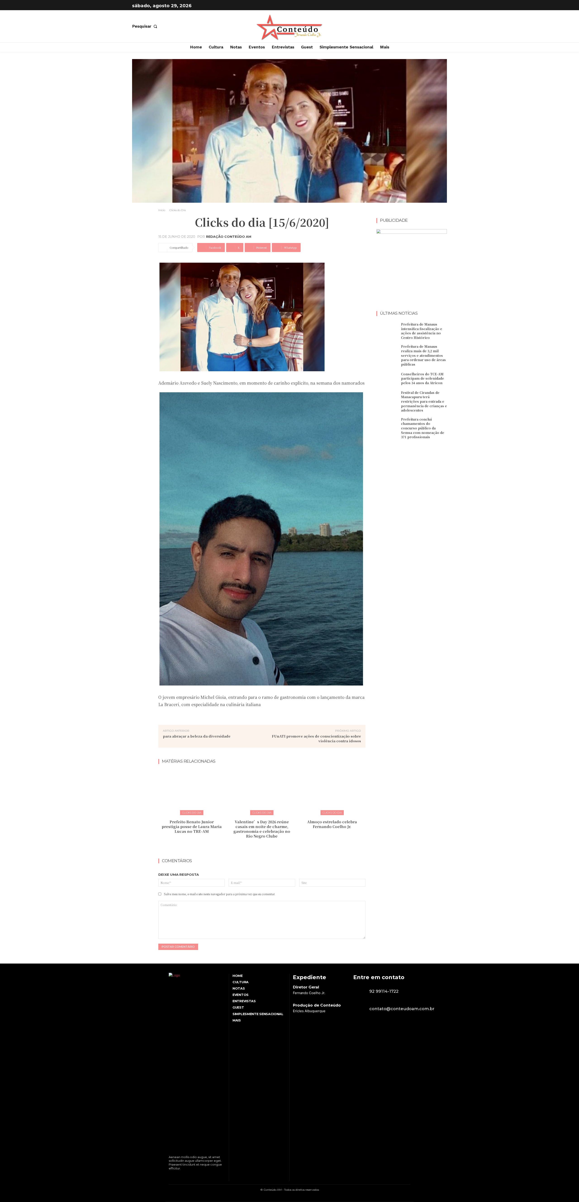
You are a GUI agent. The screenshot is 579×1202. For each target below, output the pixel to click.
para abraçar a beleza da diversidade (196, 736)
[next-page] (265, 846)
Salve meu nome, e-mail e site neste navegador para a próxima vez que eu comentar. (219, 894)
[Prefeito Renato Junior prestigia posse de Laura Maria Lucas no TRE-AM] (191, 791)
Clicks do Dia (177, 210)
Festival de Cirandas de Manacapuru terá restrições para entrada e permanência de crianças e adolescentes (424, 401)
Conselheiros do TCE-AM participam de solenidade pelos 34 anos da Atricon (422, 378)
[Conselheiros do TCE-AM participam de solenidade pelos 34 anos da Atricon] (387, 378)
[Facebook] (431, 5)
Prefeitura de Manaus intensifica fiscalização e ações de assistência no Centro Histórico (421, 331)
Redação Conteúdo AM (228, 236)
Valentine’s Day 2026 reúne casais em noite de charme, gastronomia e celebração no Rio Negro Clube (261, 828)
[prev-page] (257, 846)
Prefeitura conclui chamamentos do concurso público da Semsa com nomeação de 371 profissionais (422, 428)
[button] (145, 26)
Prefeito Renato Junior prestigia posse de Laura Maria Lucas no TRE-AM (192, 826)
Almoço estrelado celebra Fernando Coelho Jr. (332, 824)
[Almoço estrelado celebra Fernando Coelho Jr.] (332, 791)
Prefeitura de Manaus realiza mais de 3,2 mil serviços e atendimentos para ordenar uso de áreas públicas (423, 355)
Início (161, 210)
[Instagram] (442, 5)
